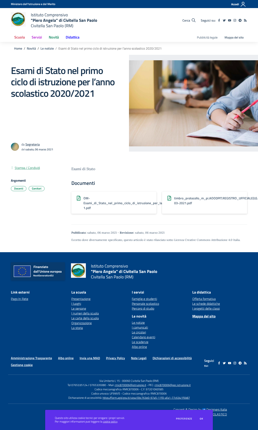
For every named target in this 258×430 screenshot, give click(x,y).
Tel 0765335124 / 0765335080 (87, 385)
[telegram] (240, 20)
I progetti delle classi (206, 308)
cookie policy (110, 421)
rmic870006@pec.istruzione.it (173, 385)
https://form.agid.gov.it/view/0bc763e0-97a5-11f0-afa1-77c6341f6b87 (146, 398)
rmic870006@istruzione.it (130, 385)
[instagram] (235, 20)
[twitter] (224, 20)
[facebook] (219, 20)
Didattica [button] (72, 37)
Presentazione (81, 298)
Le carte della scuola (85, 318)
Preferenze (184, 419)
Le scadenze (140, 341)
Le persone (78, 308)
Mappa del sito (234, 37)
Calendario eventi (143, 337)
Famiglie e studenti (144, 298)
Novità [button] (54, 37)
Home (18, 48)
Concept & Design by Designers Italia (200, 409)
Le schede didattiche (206, 303)
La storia (77, 327)
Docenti (18, 188)
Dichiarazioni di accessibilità (172, 358)
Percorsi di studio (143, 308)
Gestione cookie (22, 364)
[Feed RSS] (245, 20)
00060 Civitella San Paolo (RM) (140, 381)
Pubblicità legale (207, 37)
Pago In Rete (19, 298)
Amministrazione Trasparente (31, 358)
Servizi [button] (37, 37)
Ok (201, 419)
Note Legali (139, 358)
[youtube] (229, 20)
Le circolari (139, 332)
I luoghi (76, 303)
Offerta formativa (204, 298)
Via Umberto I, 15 (109, 381)
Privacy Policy (115, 358)
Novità (31, 48)
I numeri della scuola (85, 313)
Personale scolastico (145, 303)
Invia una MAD (90, 358)
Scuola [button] (19, 37)
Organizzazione (81, 323)
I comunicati (140, 327)
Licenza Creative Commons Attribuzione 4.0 (203, 240)
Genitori (36, 188)
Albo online (139, 346)
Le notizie (47, 48)
